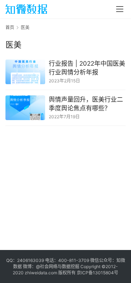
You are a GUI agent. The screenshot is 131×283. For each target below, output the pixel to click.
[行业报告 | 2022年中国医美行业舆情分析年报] (25, 72)
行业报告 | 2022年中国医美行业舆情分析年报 (87, 68)
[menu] (119, 9)
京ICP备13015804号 (97, 272)
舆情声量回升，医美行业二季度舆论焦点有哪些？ (86, 104)
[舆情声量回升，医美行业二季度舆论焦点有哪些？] (25, 107)
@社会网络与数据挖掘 (57, 266)
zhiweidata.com (41, 272)
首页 (9, 27)
